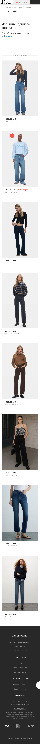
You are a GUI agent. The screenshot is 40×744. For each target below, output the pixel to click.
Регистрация (20, 647)
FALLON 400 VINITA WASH (12, 263)
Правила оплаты (20, 672)
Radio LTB (23, 2)
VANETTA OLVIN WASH (11, 334)
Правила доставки (20, 668)
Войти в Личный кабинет (20, 642)
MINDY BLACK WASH (10, 475)
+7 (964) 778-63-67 (20, 702)
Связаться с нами (20, 685)
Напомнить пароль (20, 651)
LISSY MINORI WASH (10, 546)
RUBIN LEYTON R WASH (11, 192)
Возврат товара (20, 689)
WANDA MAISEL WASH (11, 617)
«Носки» (7, 36)
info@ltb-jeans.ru (20, 709)
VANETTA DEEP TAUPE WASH (13, 404)
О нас (20, 663)
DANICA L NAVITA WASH (12, 121)
